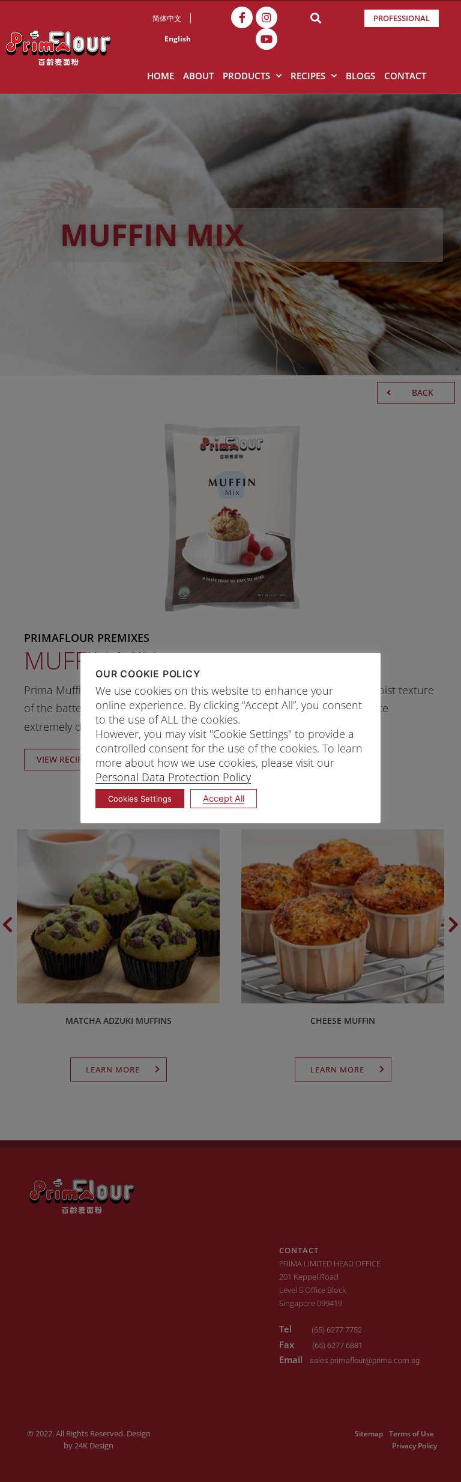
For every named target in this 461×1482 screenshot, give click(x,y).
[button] (316, 18)
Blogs (360, 76)
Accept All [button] (223, 798)
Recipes (308, 76)
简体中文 (166, 18)
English (177, 39)
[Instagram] (266, 17)
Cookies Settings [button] (140, 798)
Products (246, 76)
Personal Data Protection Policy (173, 777)
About (198, 76)
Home (160, 76)
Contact (405, 76)
